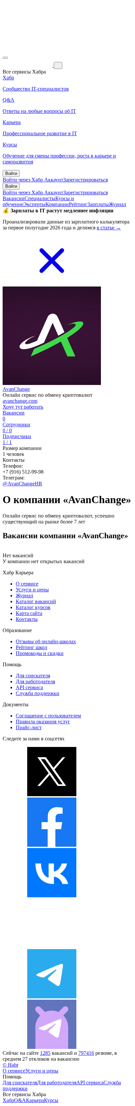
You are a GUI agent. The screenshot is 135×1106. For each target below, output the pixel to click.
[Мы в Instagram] (52, 946)
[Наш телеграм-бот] (52, 1047)
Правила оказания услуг (43, 721)
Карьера (35, 1100)
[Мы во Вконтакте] (52, 895)
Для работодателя (35, 681)
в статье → (109, 227)
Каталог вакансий (36, 601)
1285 (45, 1053)
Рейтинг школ (31, 647)
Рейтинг (78, 204)
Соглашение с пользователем (48, 715)
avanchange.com (20, 401)
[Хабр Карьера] (28, 65)
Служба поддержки (37, 693)
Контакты (27, 619)
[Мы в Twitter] (52, 794)
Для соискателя (33, 675)
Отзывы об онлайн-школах (46, 641)
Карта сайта (29, 613)
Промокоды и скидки (40, 653)
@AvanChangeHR (22, 483)
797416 (86, 1053)
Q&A (20, 1100)
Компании (57, 204)
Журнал (117, 204)
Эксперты (34, 204)
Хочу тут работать (23, 407)
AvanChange (16, 389)
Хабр (8, 1100)
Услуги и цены (32, 589)
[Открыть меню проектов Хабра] (5, 58)
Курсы (51, 1100)
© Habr (10, 1065)
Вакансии (14, 198)
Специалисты (40, 198)
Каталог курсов (33, 607)
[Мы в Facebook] (52, 845)
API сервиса (29, 687)
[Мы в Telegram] (52, 996)
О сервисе (27, 583)
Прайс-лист (29, 727)
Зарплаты (98, 204)
